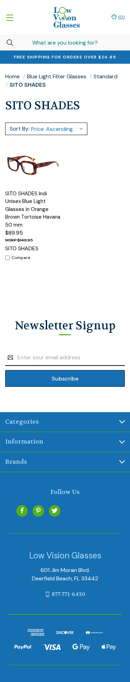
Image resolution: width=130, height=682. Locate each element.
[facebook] (22, 511)
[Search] (6, 42)
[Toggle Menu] (9, 17)
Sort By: (19, 128)
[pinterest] (38, 511)
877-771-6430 (68, 594)
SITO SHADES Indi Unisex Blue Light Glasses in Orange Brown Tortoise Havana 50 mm (32, 209)
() (121, 17)
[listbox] (58, 129)
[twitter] (55, 511)
